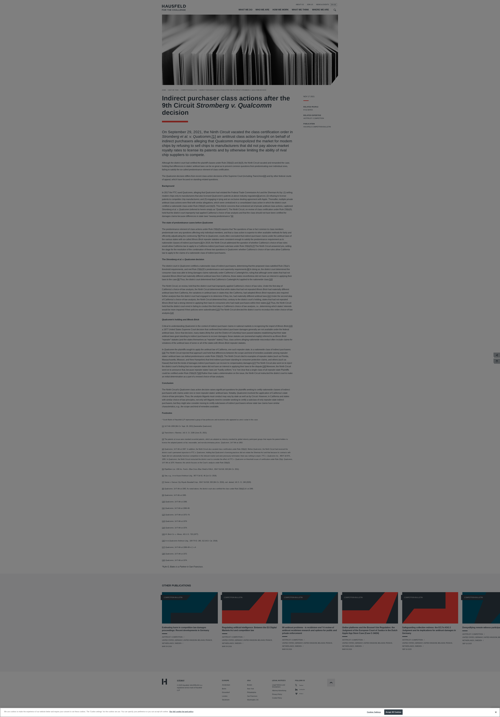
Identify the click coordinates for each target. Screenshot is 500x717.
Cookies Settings (374, 712)
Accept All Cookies (393, 712)
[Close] (496, 712)
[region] (250, 712)
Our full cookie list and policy (181, 712)
